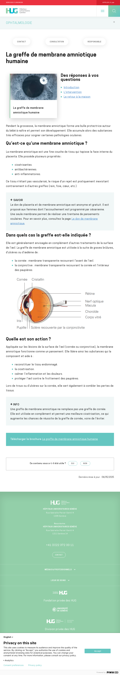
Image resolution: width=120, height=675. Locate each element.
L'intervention (73, 92)
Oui (72, 464)
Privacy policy (35, 665)
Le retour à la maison (77, 97)
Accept (97, 651)
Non (85, 464)
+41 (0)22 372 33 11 (60, 545)
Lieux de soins (58, 580)
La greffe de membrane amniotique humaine (70, 439)
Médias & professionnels (58, 570)
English (7, 637)
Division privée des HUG (60, 629)
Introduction (71, 87)
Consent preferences (14, 665)
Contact (59, 555)
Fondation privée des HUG (60, 601)
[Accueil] (18, 11)
